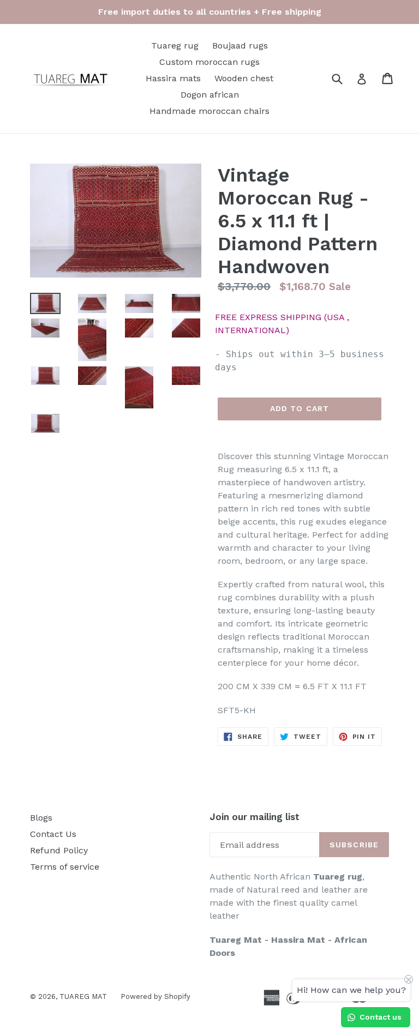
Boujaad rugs (240, 45)
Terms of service (64, 867)
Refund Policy (59, 850)
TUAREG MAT (83, 996)
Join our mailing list (255, 816)
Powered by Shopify (155, 996)
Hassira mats (173, 78)
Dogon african (210, 94)
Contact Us (53, 834)
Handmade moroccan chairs (209, 111)
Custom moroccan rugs (209, 62)
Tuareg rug (175, 45)
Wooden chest (243, 78)
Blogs (41, 817)
